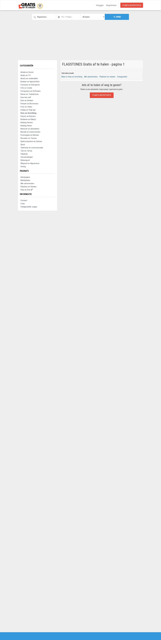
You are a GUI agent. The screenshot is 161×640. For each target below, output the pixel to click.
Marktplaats (25, 180)
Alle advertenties (27, 183)
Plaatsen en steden (107, 77)
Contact (24, 200)
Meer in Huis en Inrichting (72, 77)
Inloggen (100, 5)
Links (23, 203)
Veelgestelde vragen (29, 207)
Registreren (111, 5)
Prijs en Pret (26, 190)
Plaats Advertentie (131, 5)
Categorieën (26, 65)
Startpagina (25, 177)
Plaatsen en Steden (28, 186)
